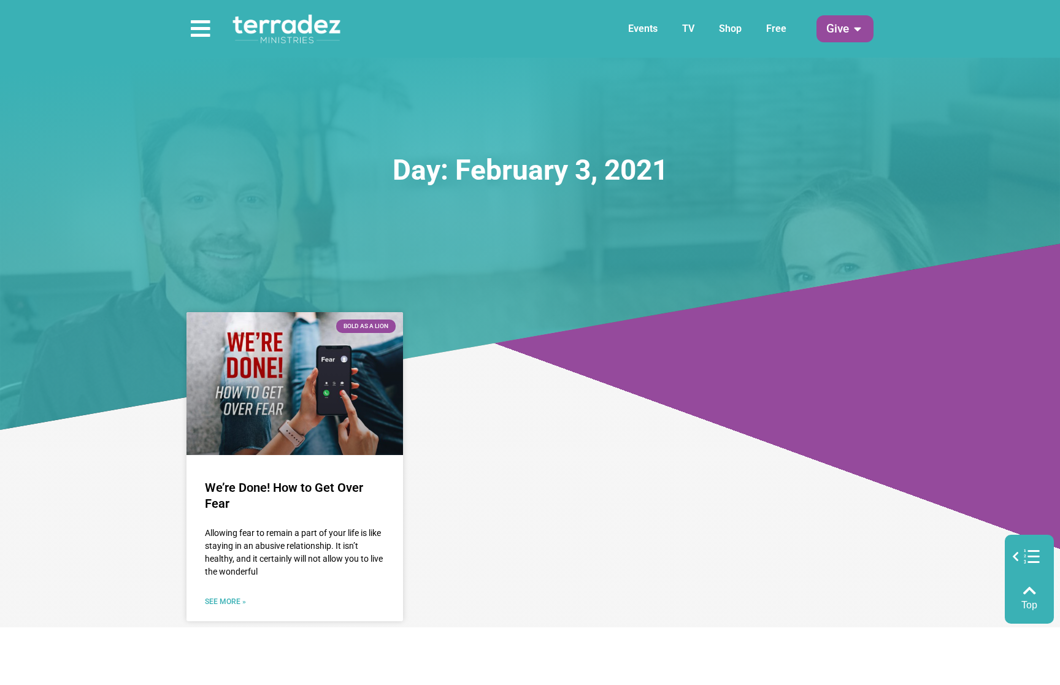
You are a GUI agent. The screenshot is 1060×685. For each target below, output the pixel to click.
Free (776, 28)
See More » (225, 601)
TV (688, 28)
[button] (837, 29)
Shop (730, 28)
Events (643, 28)
